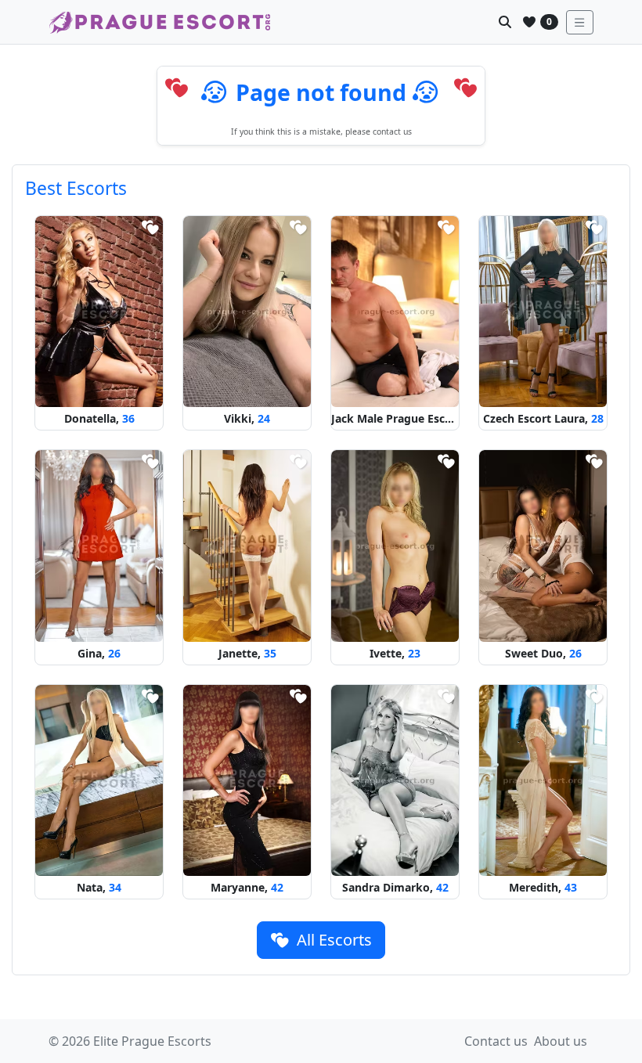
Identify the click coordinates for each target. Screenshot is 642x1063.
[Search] (505, 22)
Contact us (496, 1041)
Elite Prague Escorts (152, 1041)
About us (560, 1041)
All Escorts (332, 939)
